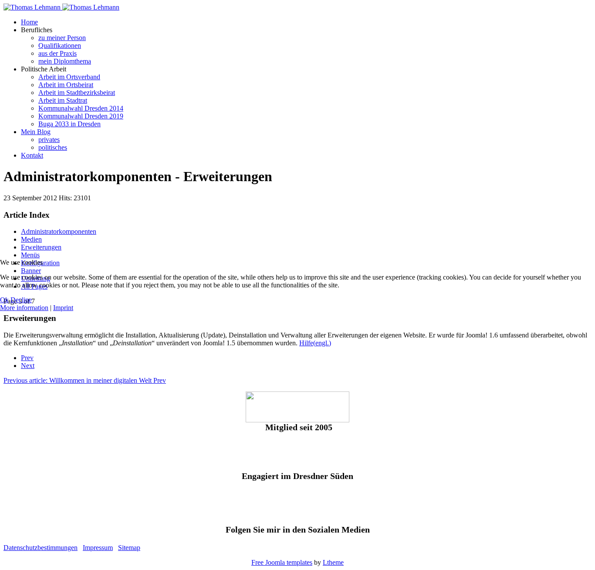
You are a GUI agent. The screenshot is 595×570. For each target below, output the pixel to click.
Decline (21, 300)
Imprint (63, 307)
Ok (4, 300)
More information (24, 307)
